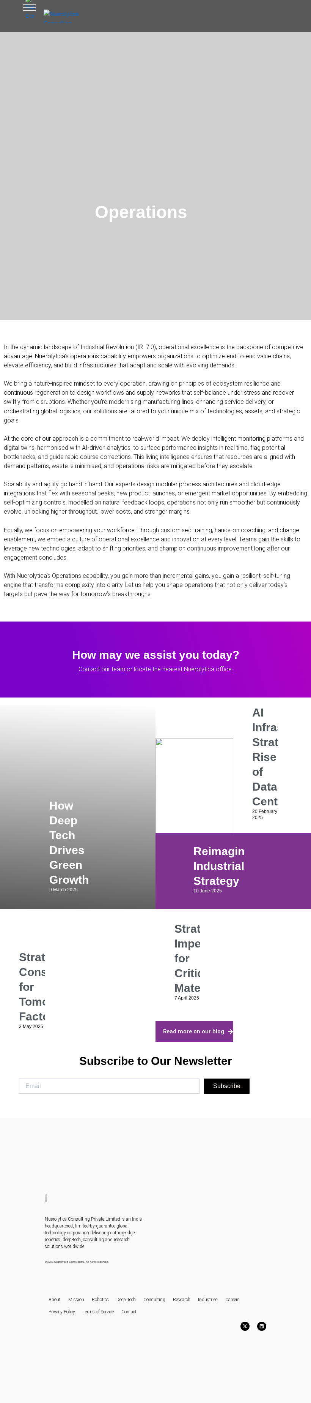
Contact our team (102, 669)
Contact (129, 1311)
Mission (76, 1299)
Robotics (100, 1299)
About (55, 1299)
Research (181, 1299)
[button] (29, 9)
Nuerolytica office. (208, 669)
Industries (208, 1299)
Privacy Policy (62, 1311)
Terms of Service (98, 1311)
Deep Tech (126, 1299)
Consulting (154, 1299)
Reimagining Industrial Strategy (227, 866)
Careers (232, 1299)
